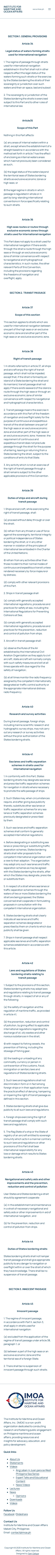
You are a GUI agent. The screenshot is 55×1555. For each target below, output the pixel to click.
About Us (15, 1459)
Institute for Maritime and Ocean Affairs (13, 9)
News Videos (23, 1485)
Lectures (15, 1488)
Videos (13, 1466)
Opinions (21, 1495)
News (13, 1492)
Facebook (9, 1514)
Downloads (16, 1499)
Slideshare (22, 1514)
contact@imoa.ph (21, 1532)
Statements (16, 1463)
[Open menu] (49, 9)
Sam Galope (33, 1553)
